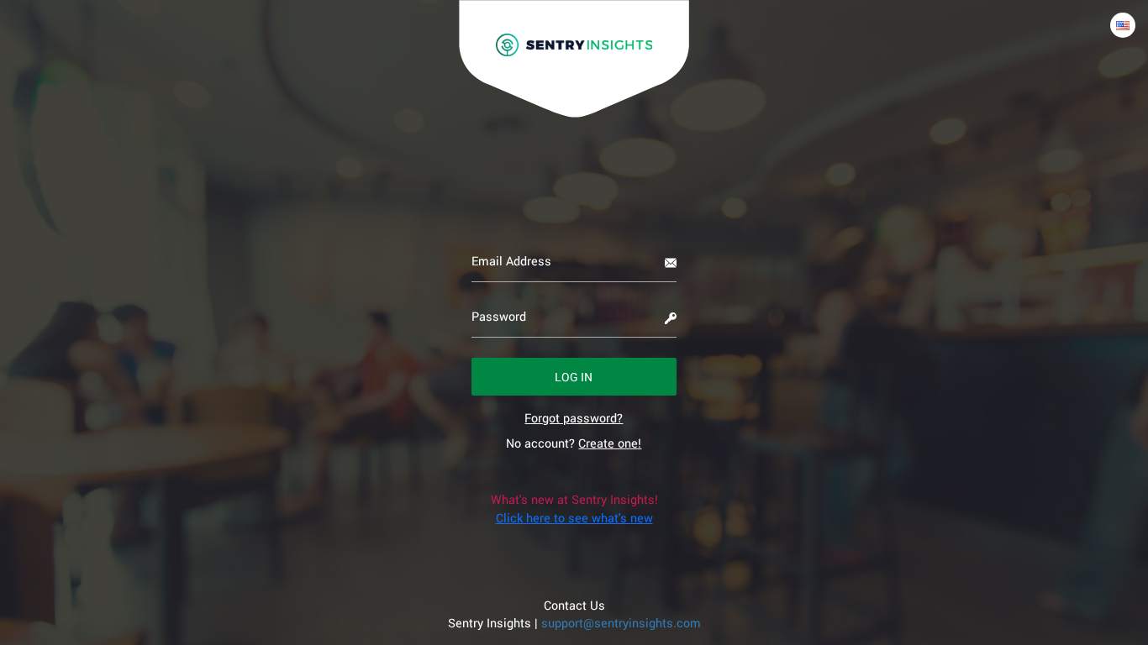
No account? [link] (573, 443)
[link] (573, 418)
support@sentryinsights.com (621, 623)
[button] (574, 377)
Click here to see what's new (574, 518)
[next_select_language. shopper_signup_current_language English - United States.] (1122, 25)
